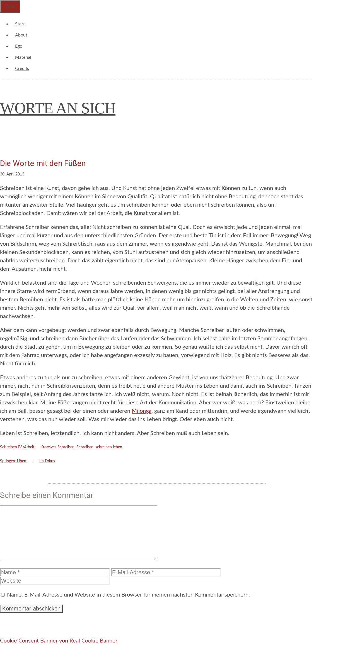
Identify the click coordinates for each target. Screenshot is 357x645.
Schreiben (84, 447)
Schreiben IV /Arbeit (17, 447)
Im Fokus (47, 461)
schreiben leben (108, 447)
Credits (22, 68)
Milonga (141, 411)
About (21, 35)
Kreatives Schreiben (57, 447)
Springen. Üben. (13, 461)
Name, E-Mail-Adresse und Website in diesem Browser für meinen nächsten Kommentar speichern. (128, 595)
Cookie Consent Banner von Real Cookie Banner (58, 641)
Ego (18, 46)
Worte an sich (57, 108)
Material (23, 57)
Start (20, 24)
